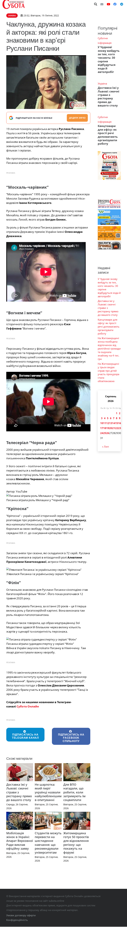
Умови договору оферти (21, 915)
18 (104, 428)
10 (101, 423)
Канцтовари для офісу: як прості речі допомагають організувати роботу (108, 134)
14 (113, 423)
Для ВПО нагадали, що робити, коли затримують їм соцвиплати (74, 792)
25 (104, 433)
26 (107, 433)
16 (119, 423)
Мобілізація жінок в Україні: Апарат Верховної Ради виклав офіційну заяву (19, 841)
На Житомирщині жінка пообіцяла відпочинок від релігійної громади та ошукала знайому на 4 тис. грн (109, 348)
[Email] (102, 4)
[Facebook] (115, 4)
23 (119, 428)
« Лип (105, 446)
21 (113, 428)
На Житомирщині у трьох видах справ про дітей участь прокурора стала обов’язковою (108, 372)
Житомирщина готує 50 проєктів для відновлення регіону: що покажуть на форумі (76, 842)
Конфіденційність (17, 920)
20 (110, 428)
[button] (95, 4)
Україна (102, 83)
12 (107, 423)
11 (104, 423)
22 (116, 428)
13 (110, 423)
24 (101, 433)
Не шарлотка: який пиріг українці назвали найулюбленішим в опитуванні (48, 792)
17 (101, 428)
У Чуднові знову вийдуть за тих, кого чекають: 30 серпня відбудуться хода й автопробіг (108, 59)
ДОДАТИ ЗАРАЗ (77, 117)
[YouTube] (108, 4)
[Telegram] (122, 4)
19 (107, 428)
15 (116, 423)
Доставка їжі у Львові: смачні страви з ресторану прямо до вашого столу (108, 96)
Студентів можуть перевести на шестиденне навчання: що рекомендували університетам (48, 842)
